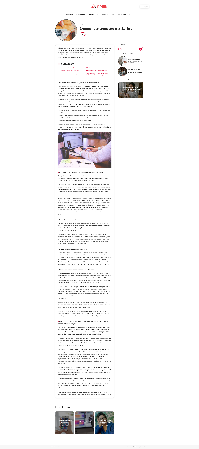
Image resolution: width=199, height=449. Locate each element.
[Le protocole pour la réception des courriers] (122, 61)
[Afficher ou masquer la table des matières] (92, 64)
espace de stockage (71, 88)
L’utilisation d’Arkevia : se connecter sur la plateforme (69, 71)
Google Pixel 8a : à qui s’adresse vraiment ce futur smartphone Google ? (131, 89)
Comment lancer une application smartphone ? (65, 422)
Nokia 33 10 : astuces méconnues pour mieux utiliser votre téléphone (135, 70)
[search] (142, 6)
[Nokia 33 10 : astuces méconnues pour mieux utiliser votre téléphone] (122, 71)
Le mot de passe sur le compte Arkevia (68, 75)
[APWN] (99, 6)
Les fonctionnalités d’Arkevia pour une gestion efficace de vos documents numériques (97, 74)
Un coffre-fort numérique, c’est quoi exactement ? (71, 67)
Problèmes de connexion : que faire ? (95, 67)
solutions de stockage (82, 104)
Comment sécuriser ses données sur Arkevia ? (97, 70)
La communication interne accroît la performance (104, 422)
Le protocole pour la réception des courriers (135, 60)
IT (82, 34)
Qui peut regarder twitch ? (85, 422)
